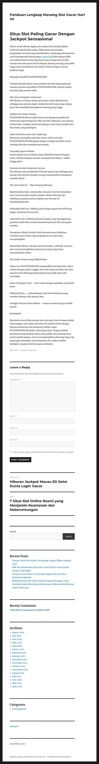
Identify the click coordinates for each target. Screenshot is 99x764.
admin (15, 350)
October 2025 (18, 666)
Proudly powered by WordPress (59, 757)
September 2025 (20, 669)
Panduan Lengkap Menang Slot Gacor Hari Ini (27, 757)
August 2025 (18, 673)
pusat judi (47, 56)
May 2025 (17, 683)
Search (13, 531)
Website (14, 440)
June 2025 (17, 680)
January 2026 (18, 656)
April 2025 (17, 686)
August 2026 (18, 632)
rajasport (14, 726)
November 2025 (20, 663)
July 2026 (16, 636)
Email (13, 428)
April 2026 (17, 646)
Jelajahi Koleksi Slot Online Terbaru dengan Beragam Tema (40, 581)
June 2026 (17, 639)
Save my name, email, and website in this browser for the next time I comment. (43, 452)
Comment (15, 380)
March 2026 (18, 649)
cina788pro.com (17, 744)
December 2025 (19, 659)
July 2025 (16, 676)
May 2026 (17, 642)
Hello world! (44, 610)
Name (13, 416)
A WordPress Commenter (22, 610)
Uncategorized (19, 709)
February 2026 (19, 652)
